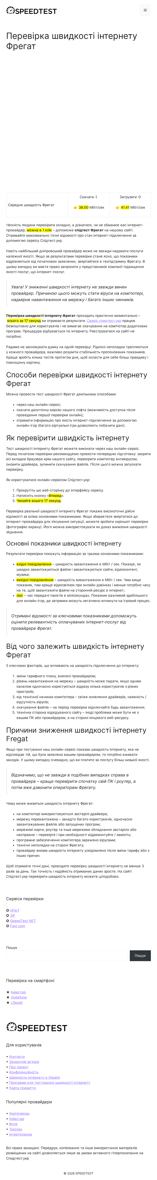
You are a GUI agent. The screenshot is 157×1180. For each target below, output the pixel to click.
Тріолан (15, 1129)
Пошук (11, 948)
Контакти (17, 1057)
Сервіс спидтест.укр (104, 321)
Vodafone (19, 997)
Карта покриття (22, 1088)
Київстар (18, 992)
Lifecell (16, 1003)
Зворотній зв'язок (24, 1062)
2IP (12, 915)
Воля (13, 1124)
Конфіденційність (23, 1072)
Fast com (17, 926)
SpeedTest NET (23, 921)
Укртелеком (19, 1113)
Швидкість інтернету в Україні (34, 1077)
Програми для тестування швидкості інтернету (49, 1083)
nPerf (14, 910)
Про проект (19, 1067)
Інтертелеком (20, 1134)
